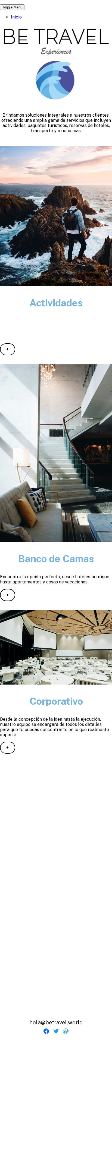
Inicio (16, 17)
